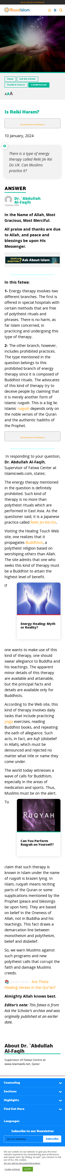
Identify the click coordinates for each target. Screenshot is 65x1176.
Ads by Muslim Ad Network (32, 2)
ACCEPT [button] (27, 1169)
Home (10, 79)
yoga (9, 721)
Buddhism (34, 542)
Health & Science (16, 85)
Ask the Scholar (27, 79)
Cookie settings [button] (12, 1169)
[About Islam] (17, 10)
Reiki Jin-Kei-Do (43, 522)
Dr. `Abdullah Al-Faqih (27, 200)
